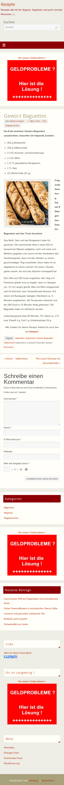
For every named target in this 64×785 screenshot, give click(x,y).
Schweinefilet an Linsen (16, 624)
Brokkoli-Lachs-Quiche (15, 619)
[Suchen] (56, 27)
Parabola (34, 781)
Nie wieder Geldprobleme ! (32, 58)
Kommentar (10, 398)
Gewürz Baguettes (45, 338)
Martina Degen (17, 121)
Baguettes (19, 338)
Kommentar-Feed (13, 758)
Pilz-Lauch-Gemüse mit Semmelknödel (48, 360)
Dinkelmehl (30, 338)
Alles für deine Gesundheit (17, 653)
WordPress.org (12, 763)
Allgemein (9, 507)
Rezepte (8, 4)
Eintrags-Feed (11, 752)
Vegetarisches (12, 125)
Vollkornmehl (9, 343)
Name (7, 427)
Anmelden (9, 747)
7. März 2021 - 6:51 (37, 121)
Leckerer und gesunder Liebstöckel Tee (24, 613)
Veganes (8, 512)
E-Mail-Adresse (12, 439)
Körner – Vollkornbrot (16, 358)
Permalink (9, 347)
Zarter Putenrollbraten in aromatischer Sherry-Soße (30, 608)
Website (8, 451)
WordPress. (48, 781)
